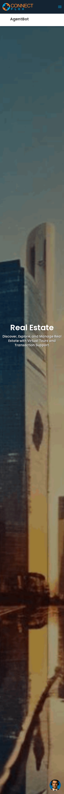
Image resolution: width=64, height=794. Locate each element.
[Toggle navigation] (60, 7)
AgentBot (20, 19)
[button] (55, 785)
